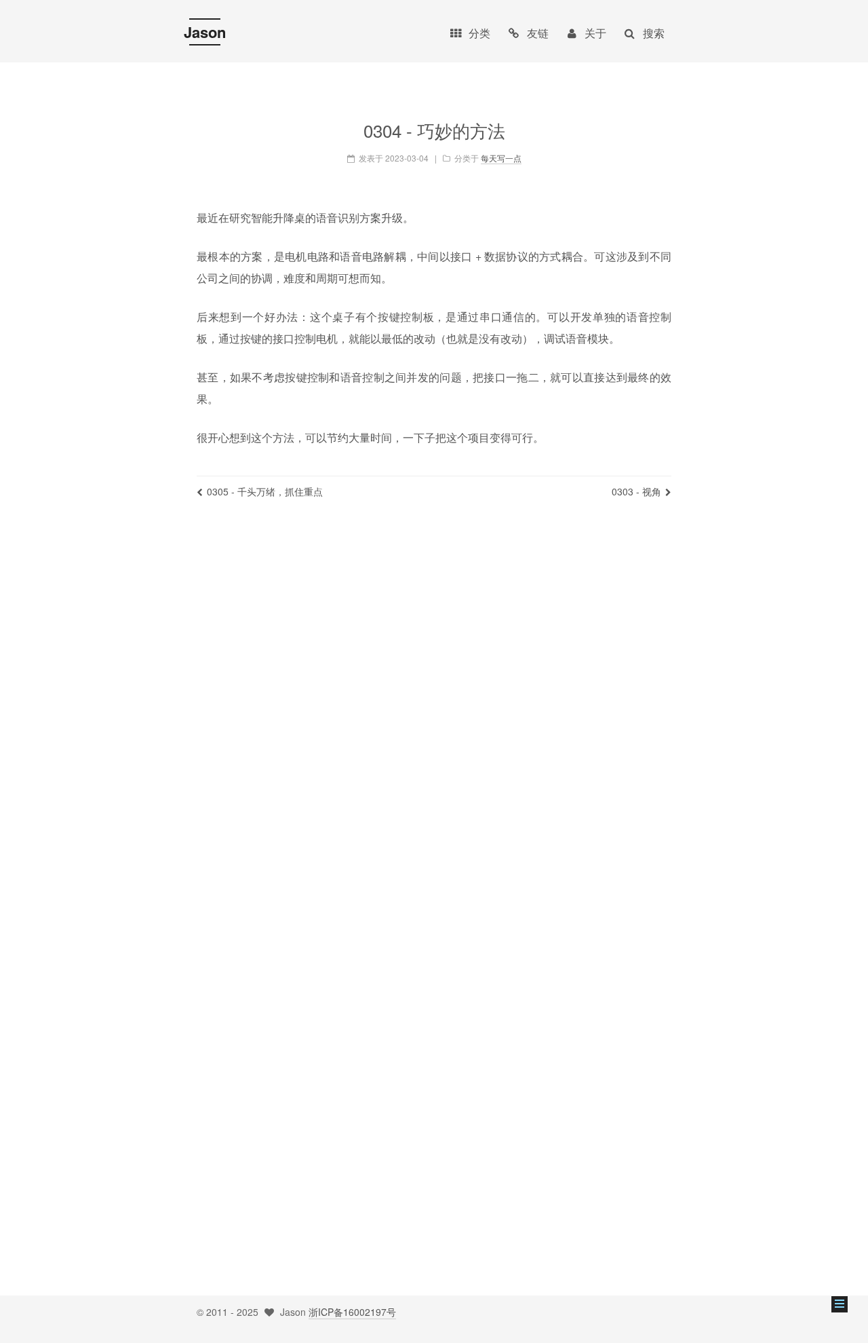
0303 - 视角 (636, 491)
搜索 (654, 33)
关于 (595, 33)
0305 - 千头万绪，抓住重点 (265, 491)
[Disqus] (434, 710)
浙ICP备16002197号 (352, 1312)
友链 (538, 33)
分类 (479, 33)
